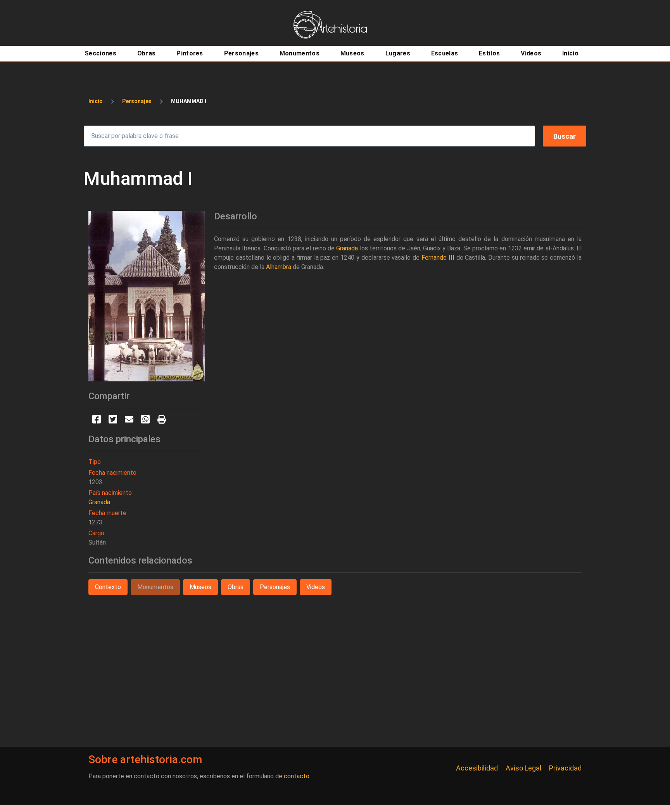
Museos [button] (200, 587)
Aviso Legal (523, 768)
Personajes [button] (275, 587)
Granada (99, 502)
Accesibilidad (477, 768)
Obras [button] (235, 587)
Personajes (137, 101)
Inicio (95, 101)
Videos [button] (315, 587)
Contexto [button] (108, 587)
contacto (296, 776)
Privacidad (565, 768)
